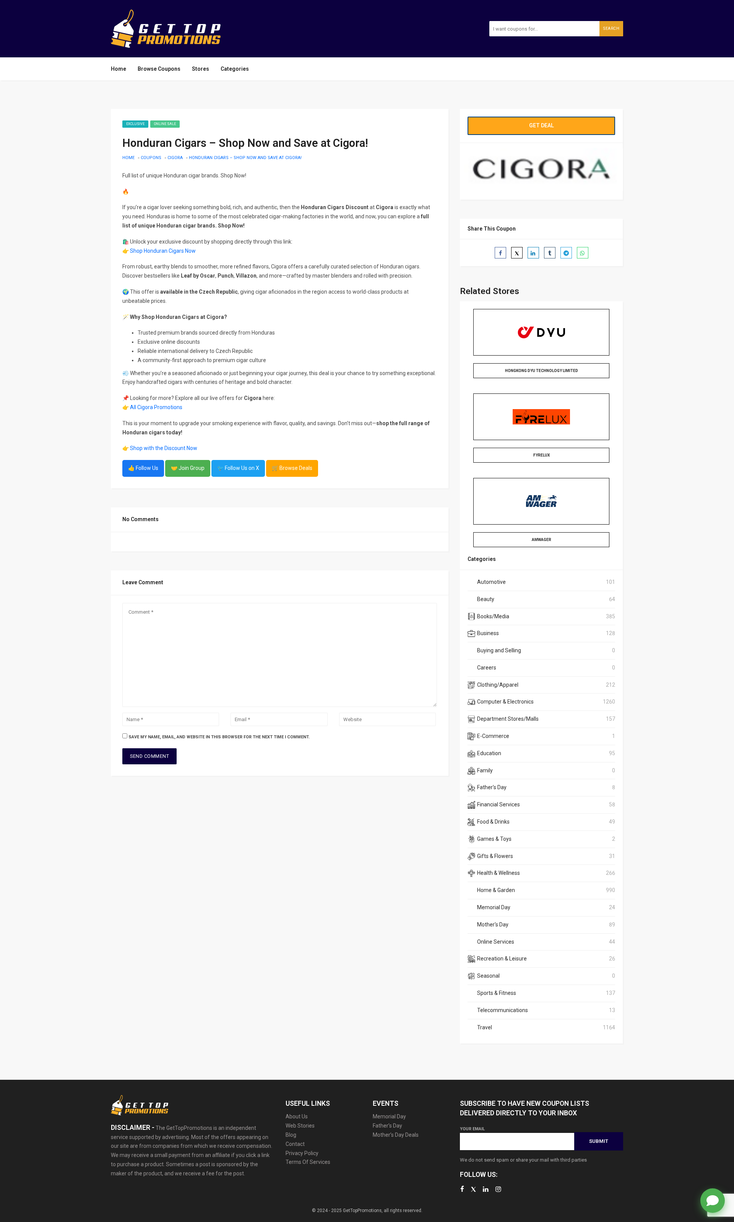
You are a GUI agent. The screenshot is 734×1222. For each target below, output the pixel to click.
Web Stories (300, 1126)
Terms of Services (308, 1162)
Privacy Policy (302, 1153)
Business (488, 633)
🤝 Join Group (188, 468)
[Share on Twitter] (517, 252)
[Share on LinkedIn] (533, 252)
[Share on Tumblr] (549, 252)
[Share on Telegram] (566, 252)
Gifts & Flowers (495, 856)
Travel (484, 1027)
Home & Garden (496, 890)
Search (611, 28)
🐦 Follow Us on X (238, 468)
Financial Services (498, 804)
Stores (200, 69)
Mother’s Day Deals (396, 1135)
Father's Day (492, 787)
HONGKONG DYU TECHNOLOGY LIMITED (541, 371)
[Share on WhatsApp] (582, 252)
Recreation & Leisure (502, 958)
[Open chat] (712, 1200)
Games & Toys (494, 839)
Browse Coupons (159, 69)
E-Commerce (493, 736)
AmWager (541, 540)
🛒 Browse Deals (292, 468)
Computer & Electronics (505, 702)
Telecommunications (502, 1010)
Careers (486, 668)
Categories (235, 69)
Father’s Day (387, 1126)
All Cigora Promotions (156, 407)
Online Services (495, 942)
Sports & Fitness (496, 993)
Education (489, 753)
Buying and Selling (499, 650)
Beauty (485, 599)
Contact (295, 1144)
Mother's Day (492, 924)
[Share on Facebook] (500, 252)
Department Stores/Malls (508, 719)
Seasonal (488, 976)
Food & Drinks (493, 822)
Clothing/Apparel (497, 685)
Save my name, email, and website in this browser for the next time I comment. (219, 736)
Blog (291, 1135)
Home (118, 69)
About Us (297, 1116)
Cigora (175, 157)
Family (485, 770)
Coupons (151, 157)
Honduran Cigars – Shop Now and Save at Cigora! (245, 157)
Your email (472, 1128)
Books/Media (493, 616)
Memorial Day (493, 907)
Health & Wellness (498, 873)
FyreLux (541, 455)
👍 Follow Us (143, 468)
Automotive (491, 582)
